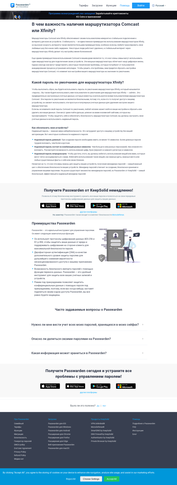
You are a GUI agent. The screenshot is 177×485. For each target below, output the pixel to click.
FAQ (134, 427)
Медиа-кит (19, 459)
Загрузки (97, 5)
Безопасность (20, 437)
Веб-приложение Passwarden (61, 445)
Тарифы (83, 5)
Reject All (71, 479)
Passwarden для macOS (58, 448)
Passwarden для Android (59, 430)
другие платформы (88, 212)
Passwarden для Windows (59, 427)
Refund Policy (20, 455)
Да (98, 406)
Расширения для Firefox (59, 437)
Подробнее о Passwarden (143, 423)
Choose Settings (91, 479)
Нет (104, 406)
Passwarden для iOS (57, 423)
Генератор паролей (23, 441)
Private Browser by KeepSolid (103, 441)
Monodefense (118, 215)
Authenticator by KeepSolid (102, 437)
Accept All (112, 479)
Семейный (19, 423)
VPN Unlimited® (98, 423)
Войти (140, 5)
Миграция (18, 434)
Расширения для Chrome (59, 434)
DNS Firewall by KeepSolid (102, 434)
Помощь (125, 5)
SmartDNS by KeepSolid (101, 430)
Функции (111, 5)
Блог (134, 434)
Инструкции (137, 430)
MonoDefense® (97, 427)
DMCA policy (19, 445)
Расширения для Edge (58, 441)
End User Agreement (23, 448)
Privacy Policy (20, 452)
